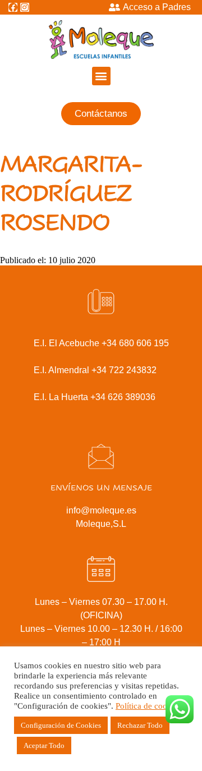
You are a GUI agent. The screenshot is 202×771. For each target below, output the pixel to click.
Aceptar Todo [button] (44, 745)
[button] (101, 76)
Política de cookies (148, 705)
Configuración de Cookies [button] (61, 725)
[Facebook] (12, 7)
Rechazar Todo (140, 725)
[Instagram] (24, 7)
